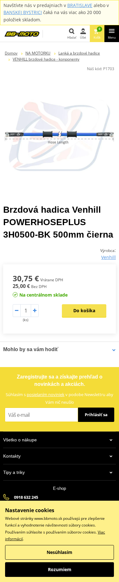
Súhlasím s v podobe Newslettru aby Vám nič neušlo (59, 398)
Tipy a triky (14, 472)
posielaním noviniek (45, 394)
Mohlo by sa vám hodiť (30, 349)
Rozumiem (59, 569)
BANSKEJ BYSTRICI (22, 12)
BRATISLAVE (79, 5)
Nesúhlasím (59, 552)
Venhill (108, 257)
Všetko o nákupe (20, 439)
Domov (11, 53)
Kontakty (12, 456)
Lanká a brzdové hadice (79, 53)
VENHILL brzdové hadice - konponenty (46, 59)
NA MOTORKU (37, 53)
